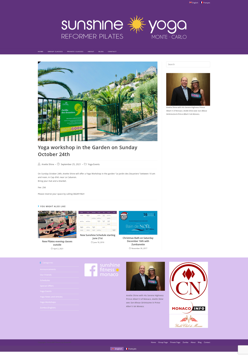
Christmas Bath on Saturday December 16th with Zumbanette (138, 241)
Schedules (45, 280)
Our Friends (46, 274)
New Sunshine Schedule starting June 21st (97, 237)
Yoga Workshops (48, 302)
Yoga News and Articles (51, 296)
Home (153, 342)
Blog (200, 342)
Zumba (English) (48, 307)
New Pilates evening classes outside (57, 243)
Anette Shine (48, 164)
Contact (207, 342)
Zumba (185, 342)
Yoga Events (94, 164)
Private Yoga (175, 342)
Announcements (48, 269)
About (193, 342)
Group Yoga (163, 342)
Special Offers (47, 285)
